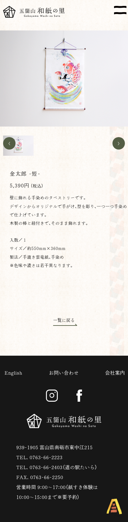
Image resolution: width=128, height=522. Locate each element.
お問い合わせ (64, 372)
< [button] (9, 143)
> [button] (118, 143)
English (13, 372)
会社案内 (115, 372)
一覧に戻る (64, 320)
